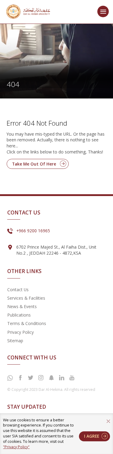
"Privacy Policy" (16, 446)
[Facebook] (20, 378)
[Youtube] (72, 378)
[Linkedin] (61, 378)
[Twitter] (30, 378)
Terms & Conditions (26, 323)
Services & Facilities (26, 298)
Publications (19, 315)
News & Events (22, 306)
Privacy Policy (20, 332)
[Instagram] (41, 378)
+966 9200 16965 (33, 230)
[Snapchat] (51, 378)
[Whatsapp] (10, 378)
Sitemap (15, 340)
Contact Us (18, 289)
